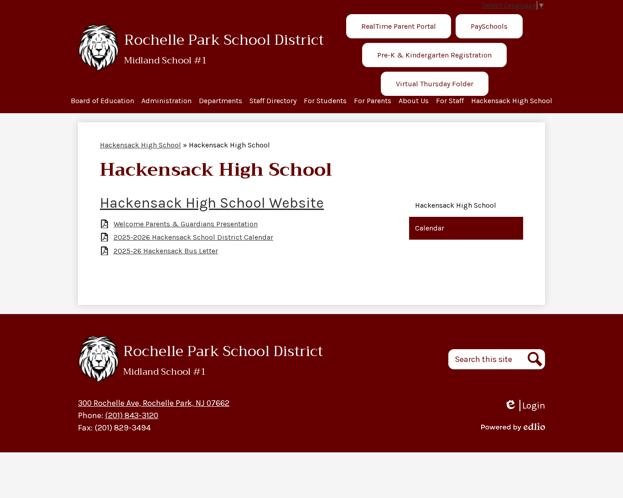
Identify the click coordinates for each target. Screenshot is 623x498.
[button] (102, 102)
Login (524, 405)
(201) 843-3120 (131, 415)
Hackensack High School (140, 145)
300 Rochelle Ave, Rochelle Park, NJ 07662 (153, 403)
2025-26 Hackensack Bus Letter (166, 250)
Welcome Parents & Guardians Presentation (186, 224)
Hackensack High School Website (212, 202)
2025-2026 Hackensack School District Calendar (193, 237)
